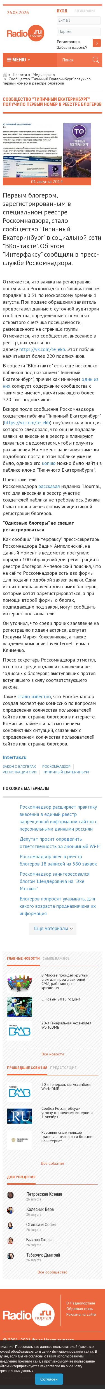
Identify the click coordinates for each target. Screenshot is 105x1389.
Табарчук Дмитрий (43, 1255)
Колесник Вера (40, 1209)
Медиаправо (44, 74)
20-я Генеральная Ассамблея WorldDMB (66, 1025)
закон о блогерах (19, 767)
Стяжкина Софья (41, 1224)
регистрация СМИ (20, 772)
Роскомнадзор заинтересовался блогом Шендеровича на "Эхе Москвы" (55, 881)
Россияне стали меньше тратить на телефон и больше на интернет (66, 1136)
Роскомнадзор (56, 767)
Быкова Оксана (39, 1239)
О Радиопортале (80, 1303)
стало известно (34, 696)
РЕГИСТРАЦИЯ (84, 11)
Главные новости (23, 958)
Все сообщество (52, 1272)
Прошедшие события (27, 1068)
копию (48, 463)
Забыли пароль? (72, 47)
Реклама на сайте (81, 1314)
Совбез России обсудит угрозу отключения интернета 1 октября (67, 1112)
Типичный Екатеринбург (66, 772)
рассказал (49, 486)
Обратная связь (79, 1308)
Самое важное (56, 958)
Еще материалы (51, 928)
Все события (52, 1163)
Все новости (52, 1054)
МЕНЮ (19, 59)
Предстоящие (63, 1068)
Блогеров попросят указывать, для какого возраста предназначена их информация (58, 906)
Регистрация (68, 41)
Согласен (49, 1379)
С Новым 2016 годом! (60, 999)
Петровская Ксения (44, 1194)
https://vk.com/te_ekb (42, 349)
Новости (20, 74)
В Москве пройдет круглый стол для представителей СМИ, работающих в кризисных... (64, 981)
